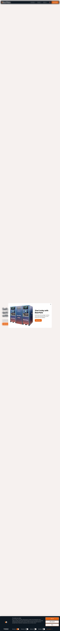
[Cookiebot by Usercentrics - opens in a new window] (6, 629)
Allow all (52, 618)
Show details (49, 629)
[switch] (27, 629)
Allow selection (52, 621)
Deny (52, 624)
